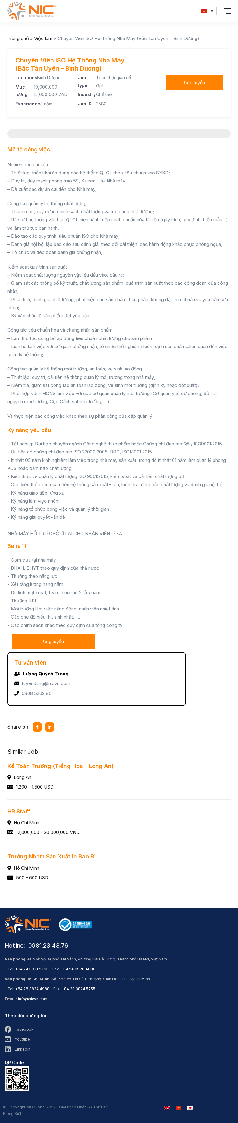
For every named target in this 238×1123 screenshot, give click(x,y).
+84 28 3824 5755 (78, 989)
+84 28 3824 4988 (32, 989)
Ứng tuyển (194, 82)
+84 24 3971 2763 (32, 969)
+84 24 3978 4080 (78, 969)
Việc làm (43, 38)
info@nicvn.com (32, 998)
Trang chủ (18, 38)
